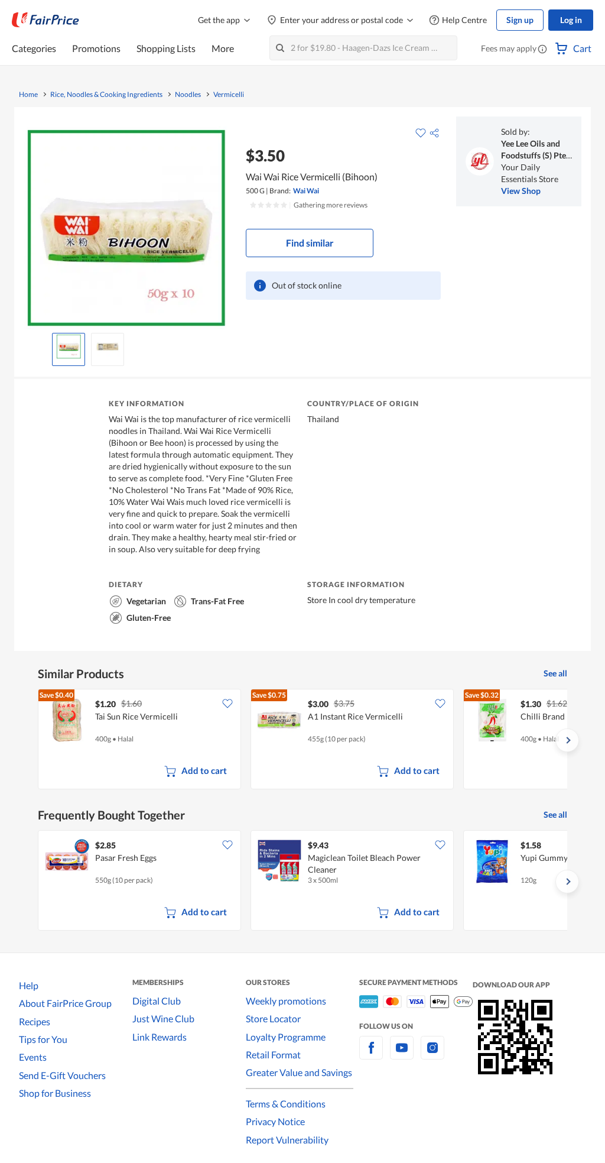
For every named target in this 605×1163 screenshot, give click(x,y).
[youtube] (402, 1054)
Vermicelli (228, 94)
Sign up (520, 20)
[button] (542, 49)
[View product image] (68, 346)
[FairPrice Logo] (45, 20)
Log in (571, 20)
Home (28, 94)
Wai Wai (306, 190)
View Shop (521, 191)
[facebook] (371, 1054)
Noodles (188, 94)
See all (555, 673)
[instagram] (432, 1054)
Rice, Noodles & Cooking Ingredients (106, 94)
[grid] (302, 740)
